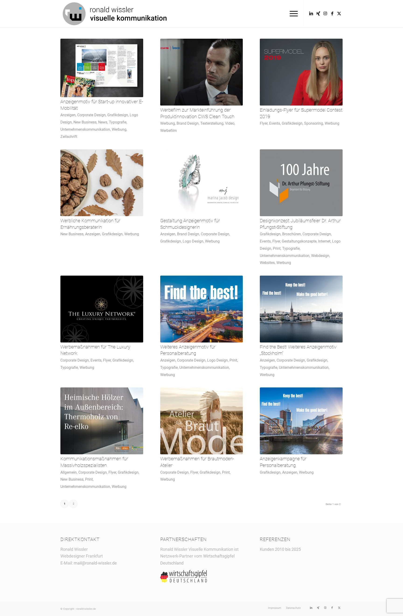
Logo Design (193, 241)
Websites (267, 262)
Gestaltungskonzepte (299, 241)
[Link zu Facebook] (332, 13)
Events (274, 123)
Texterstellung (211, 123)
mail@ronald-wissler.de (95, 563)
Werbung (119, 129)
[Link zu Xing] (318, 13)
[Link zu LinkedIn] (311, 13)
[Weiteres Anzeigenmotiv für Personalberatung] (201, 309)
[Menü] (292, 13)
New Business (85, 122)
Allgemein (68, 472)
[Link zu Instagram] (325, 13)
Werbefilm (168, 130)
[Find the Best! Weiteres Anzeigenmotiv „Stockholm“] (301, 309)
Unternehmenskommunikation (85, 129)
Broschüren (291, 234)
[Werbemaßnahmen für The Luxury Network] (101, 309)
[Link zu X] (339, 13)
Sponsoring (313, 123)
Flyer (264, 123)
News (102, 122)
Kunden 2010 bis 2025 (280, 549)
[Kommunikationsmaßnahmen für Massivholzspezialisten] (101, 420)
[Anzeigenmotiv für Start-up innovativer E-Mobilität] (101, 68)
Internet (324, 241)
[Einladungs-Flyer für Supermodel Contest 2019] (301, 72)
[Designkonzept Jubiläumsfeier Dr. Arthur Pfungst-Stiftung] (301, 182)
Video (229, 123)
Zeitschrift (68, 136)
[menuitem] (292, 13)
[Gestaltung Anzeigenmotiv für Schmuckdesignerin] (201, 182)
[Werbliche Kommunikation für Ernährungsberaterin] (101, 182)
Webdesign (320, 255)
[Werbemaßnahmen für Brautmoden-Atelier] (201, 420)
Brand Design (188, 123)
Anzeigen (68, 115)
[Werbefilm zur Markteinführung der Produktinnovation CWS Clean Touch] (201, 72)
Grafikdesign (117, 115)
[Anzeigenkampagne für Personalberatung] (301, 420)
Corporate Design (91, 115)
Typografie (117, 122)
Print (277, 248)
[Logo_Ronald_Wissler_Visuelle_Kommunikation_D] (115, 13)
